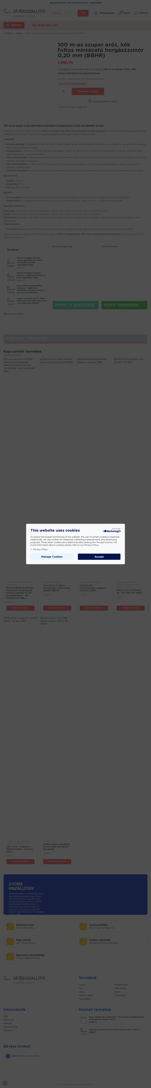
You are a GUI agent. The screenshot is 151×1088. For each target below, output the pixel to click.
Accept (99, 556)
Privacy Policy (40, 549)
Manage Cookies (51, 556)
